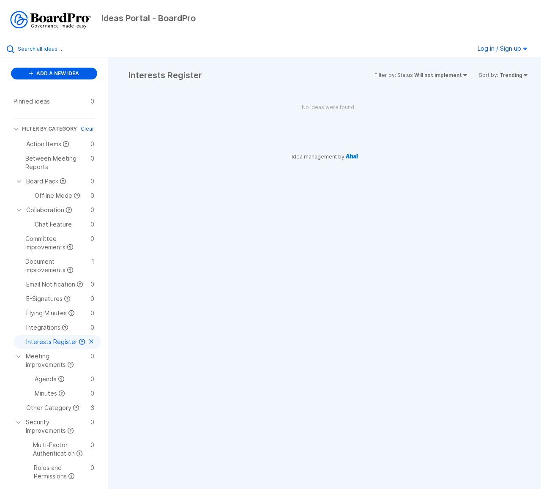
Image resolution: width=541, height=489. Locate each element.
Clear (87, 129)
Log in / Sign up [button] (500, 48)
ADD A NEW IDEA (57, 73)
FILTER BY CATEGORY (49, 129)
